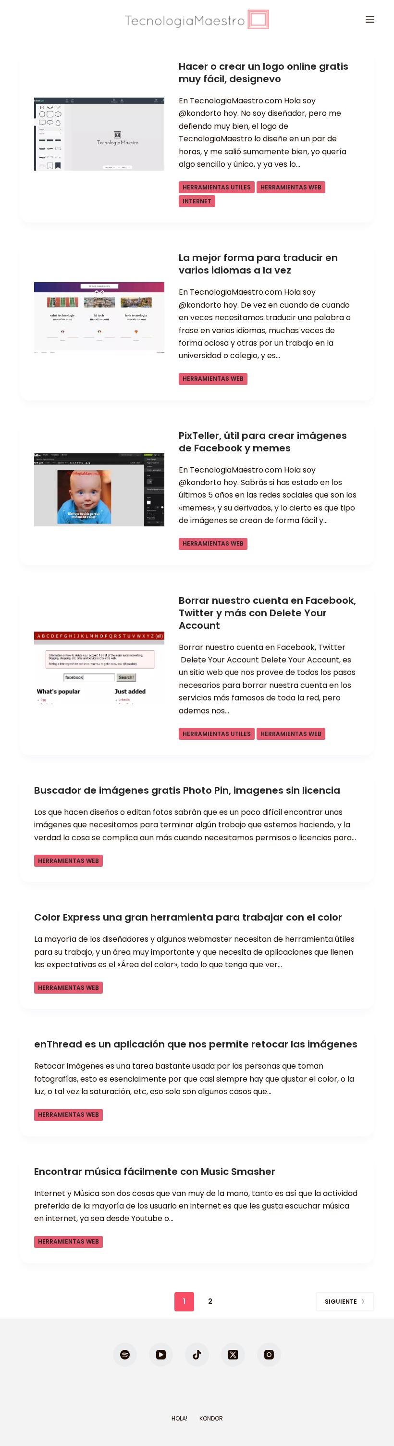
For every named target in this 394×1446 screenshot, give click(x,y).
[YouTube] (161, 1355)
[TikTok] (197, 1355)
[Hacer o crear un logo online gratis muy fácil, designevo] (99, 134)
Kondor (211, 1418)
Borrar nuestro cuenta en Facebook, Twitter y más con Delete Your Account (267, 613)
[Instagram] (269, 1355)
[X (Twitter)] (233, 1355)
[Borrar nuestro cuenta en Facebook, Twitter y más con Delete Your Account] (99, 667)
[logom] (197, 19)
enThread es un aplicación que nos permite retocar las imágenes (195, 1044)
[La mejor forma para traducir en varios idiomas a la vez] (99, 319)
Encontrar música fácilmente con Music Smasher (154, 1171)
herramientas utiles (217, 187)
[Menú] (370, 19)
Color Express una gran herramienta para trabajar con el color (188, 917)
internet (197, 201)
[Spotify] (125, 1355)
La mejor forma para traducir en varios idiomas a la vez (258, 264)
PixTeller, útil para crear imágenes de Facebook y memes (263, 442)
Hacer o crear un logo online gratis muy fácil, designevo (263, 73)
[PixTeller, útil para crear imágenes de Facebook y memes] (99, 490)
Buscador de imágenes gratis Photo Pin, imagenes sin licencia (187, 790)
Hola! (179, 1418)
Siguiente (341, 1301)
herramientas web (290, 187)
